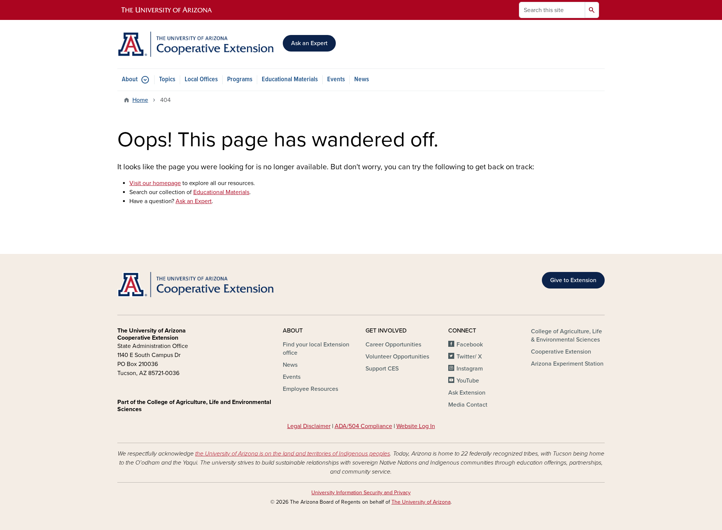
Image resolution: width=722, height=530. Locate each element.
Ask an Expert (309, 43)
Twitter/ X (469, 356)
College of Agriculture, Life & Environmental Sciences (566, 335)
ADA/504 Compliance (363, 426)
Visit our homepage (155, 183)
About (130, 79)
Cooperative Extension (561, 351)
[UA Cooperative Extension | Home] (195, 44)
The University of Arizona (420, 502)
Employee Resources (310, 389)
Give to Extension (573, 280)
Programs (239, 79)
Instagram (470, 368)
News (361, 79)
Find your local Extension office (316, 349)
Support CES (382, 368)
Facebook (470, 344)
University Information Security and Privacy (361, 492)
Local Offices (201, 79)
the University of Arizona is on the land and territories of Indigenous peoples (292, 453)
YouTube (468, 380)
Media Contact (467, 405)
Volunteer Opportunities (397, 356)
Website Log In (415, 426)
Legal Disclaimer (309, 426)
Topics (167, 79)
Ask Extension (466, 392)
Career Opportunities (393, 344)
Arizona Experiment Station (567, 364)
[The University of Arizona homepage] (167, 10)
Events (336, 79)
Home (140, 100)
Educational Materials (290, 79)
